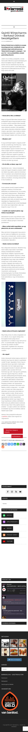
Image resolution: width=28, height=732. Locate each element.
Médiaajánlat (4, 681)
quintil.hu (4, 416)
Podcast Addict (12, 535)
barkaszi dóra (8, 422)
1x (10, 590)
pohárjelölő (9, 423)
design (18, 422)
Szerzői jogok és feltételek (7, 684)
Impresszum (4, 678)
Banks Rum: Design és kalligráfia (11, 431)
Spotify (9, 515)
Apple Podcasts (12, 522)
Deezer (9, 528)
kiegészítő (3, 423)
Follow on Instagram (15, 659)
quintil (14, 423)
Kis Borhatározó (17, 436)
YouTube (10, 541)
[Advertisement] (14, 19)
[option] (14, 600)
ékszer (21, 422)
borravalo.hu (14, 9)
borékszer (14, 422)
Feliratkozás (22, 593)
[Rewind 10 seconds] (8, 590)
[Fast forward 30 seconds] (14, 590)
